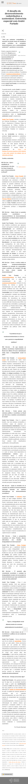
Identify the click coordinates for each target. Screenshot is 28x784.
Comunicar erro (7, 774)
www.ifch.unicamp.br (22, 166)
